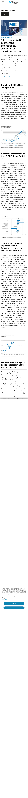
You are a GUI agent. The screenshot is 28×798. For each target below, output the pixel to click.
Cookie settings (4, 599)
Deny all (14, 603)
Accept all (14, 607)
